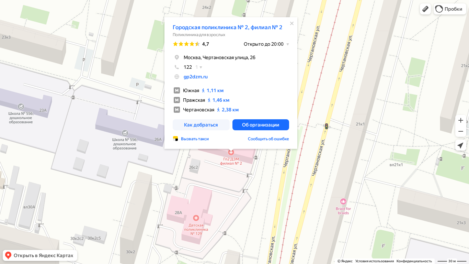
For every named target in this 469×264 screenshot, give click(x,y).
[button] (425, 8)
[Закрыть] (292, 23)
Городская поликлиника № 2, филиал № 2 (227, 27)
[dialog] (230, 83)
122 (188, 67)
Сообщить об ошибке (268, 138)
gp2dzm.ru (196, 76)
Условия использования (374, 261)
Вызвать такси (195, 138)
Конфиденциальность (414, 261)
